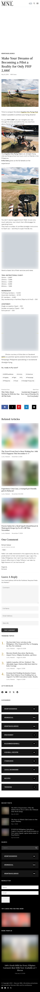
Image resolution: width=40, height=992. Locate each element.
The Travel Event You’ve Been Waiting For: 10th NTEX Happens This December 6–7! (19, 452)
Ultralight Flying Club (28, 381)
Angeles (6, 377)
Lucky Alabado (5, 456)
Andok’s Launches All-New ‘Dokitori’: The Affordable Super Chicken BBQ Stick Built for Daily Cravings (21, 664)
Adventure (30, 374)
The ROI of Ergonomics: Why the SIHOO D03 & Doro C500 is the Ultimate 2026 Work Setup (24, 809)
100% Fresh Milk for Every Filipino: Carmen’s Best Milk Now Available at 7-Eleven (20, 967)
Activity (20, 374)
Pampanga (30, 377)
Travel (16, 381)
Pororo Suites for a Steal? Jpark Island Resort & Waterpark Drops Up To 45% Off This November (19, 528)
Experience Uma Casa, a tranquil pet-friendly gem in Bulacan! (19, 490)
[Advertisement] (20, 31)
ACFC (3, 357)
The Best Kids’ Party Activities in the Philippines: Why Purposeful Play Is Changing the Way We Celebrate (22, 644)
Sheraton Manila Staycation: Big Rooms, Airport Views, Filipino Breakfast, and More (21, 654)
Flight (14, 377)
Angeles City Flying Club (29, 112)
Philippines (7, 381)
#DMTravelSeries (8, 53)
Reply (4, 549)
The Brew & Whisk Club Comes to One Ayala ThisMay (24, 820)
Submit (5, 900)
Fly (22, 377)
